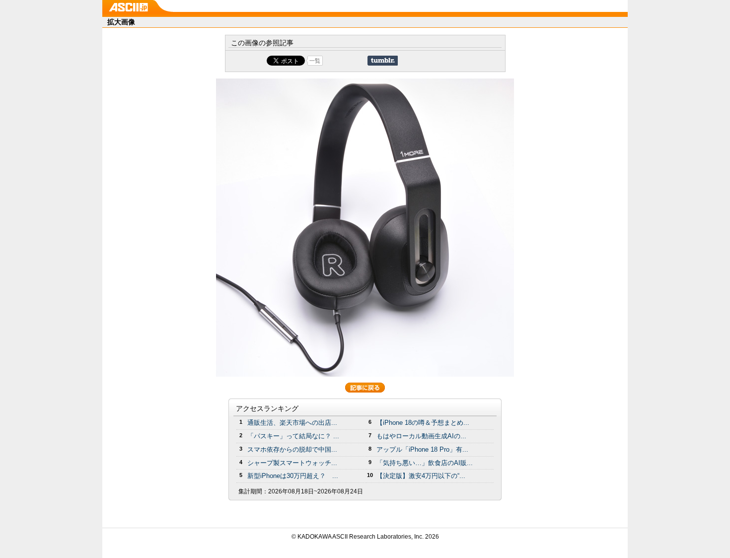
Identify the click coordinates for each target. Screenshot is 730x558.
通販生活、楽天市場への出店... (292, 422)
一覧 (314, 61)
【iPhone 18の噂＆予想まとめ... (422, 422)
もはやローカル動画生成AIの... (421, 436)
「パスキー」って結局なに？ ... (293, 436)
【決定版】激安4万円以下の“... (420, 475)
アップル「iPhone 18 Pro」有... (422, 449)
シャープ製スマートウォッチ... (292, 463)
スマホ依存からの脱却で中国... (292, 449)
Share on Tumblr (382, 61)
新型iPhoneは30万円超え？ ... (292, 475)
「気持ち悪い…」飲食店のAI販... (424, 463)
